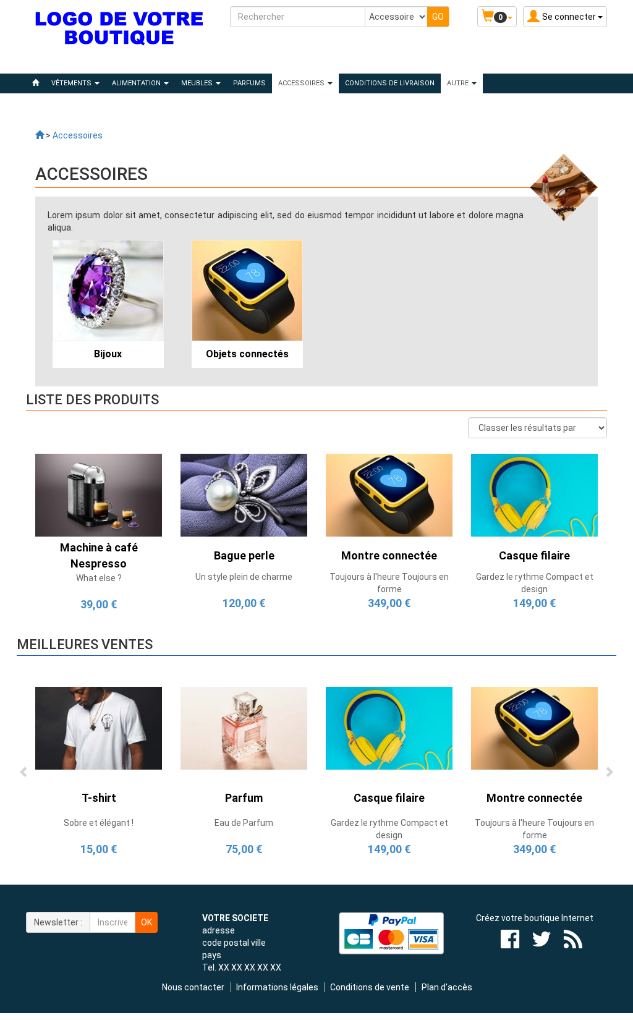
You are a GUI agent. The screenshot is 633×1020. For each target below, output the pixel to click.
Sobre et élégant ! (99, 823)
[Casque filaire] (534, 494)
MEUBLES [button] (198, 83)
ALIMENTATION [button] (137, 83)
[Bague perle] (244, 494)
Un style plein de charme (243, 577)
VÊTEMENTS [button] (72, 83)
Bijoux (108, 354)
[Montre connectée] (389, 494)
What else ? (99, 578)
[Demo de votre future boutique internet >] (39, 135)
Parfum (244, 797)
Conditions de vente (369, 987)
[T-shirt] (98, 728)
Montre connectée (534, 797)
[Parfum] (244, 728)
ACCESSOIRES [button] (302, 83)
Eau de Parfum (244, 823)
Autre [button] (458, 83)
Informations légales (277, 987)
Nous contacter (193, 987)
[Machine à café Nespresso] (98, 494)
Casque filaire (389, 797)
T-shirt (99, 797)
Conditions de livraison (390, 83)
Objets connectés (247, 354)
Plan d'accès (447, 987)
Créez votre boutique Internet (534, 918)
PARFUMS (249, 83)
